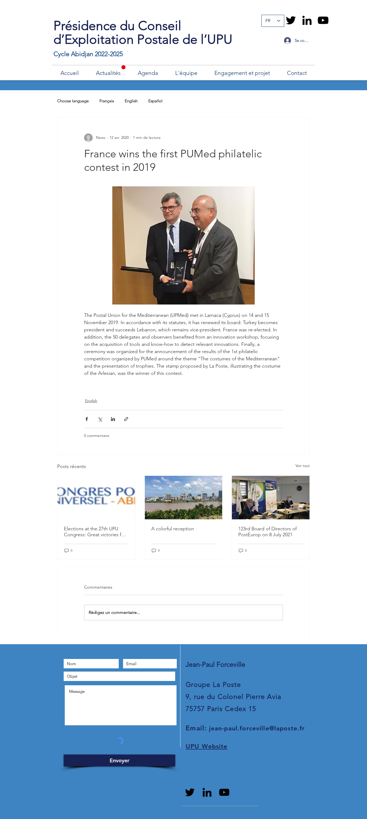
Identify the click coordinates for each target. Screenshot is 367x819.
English (131, 100)
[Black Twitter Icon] (290, 20)
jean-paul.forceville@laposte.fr (257, 728)
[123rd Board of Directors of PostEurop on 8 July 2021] (271, 497)
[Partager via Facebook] (86, 419)
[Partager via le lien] (126, 419)
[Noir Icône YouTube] (323, 20)
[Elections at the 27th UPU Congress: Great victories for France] (96, 497)
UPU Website (207, 746)
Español (155, 100)
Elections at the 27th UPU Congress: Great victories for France (95, 532)
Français (106, 100)
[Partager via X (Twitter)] (99, 419)
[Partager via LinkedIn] (113, 419)
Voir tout (303, 465)
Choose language (73, 100)
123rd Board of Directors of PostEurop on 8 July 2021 (267, 532)
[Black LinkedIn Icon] (307, 20)
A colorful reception (172, 529)
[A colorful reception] (183, 497)
